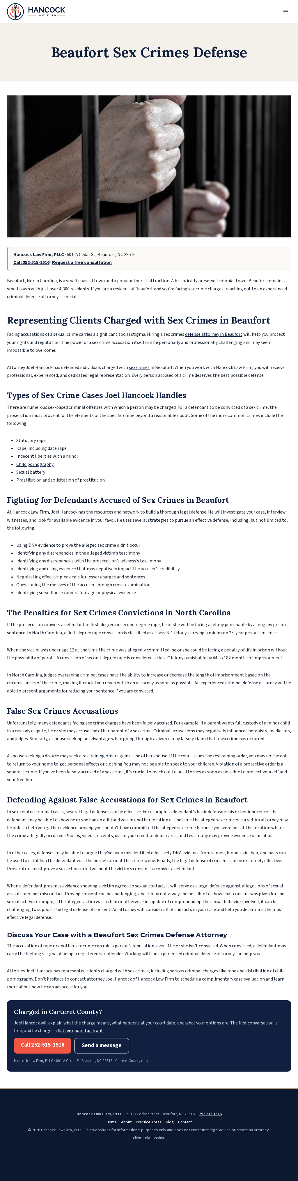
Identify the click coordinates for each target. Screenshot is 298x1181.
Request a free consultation (82, 262)
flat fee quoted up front (80, 1030)
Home (112, 1122)
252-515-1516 (210, 1114)
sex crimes (139, 367)
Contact (185, 1122)
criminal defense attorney (251, 683)
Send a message (102, 1045)
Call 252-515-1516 (31, 262)
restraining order (99, 756)
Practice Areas (149, 1122)
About (126, 1122)
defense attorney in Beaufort (213, 334)
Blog (170, 1122)
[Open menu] (285, 11)
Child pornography (35, 464)
